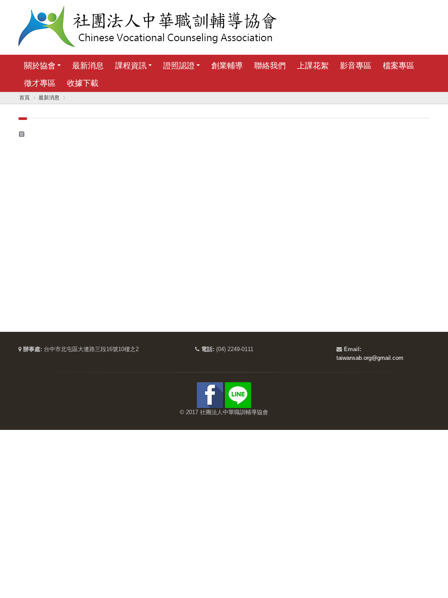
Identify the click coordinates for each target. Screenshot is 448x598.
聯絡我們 (270, 65)
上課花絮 (313, 65)
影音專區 (355, 65)
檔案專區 (398, 65)
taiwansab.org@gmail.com (369, 358)
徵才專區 (40, 83)
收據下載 (82, 83)
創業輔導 (227, 65)
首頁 (24, 98)
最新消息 (88, 65)
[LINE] (238, 395)
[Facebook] (210, 395)
